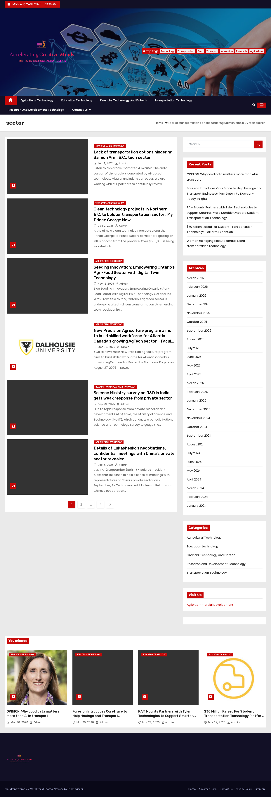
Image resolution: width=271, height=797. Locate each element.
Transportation (186, 51)
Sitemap (260, 789)
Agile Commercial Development (210, 605)
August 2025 (195, 339)
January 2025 (196, 400)
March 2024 (195, 488)
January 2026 (196, 295)
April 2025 (194, 374)
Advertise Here (208, 789)
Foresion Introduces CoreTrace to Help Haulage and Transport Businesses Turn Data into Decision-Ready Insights (224, 193)
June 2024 (194, 462)
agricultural (256, 51)
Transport (211, 51)
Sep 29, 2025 (107, 404)
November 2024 (198, 418)
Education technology (76, 100)
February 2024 (197, 497)
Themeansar (75, 789)
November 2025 (198, 313)
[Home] (11, 100)
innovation (227, 51)
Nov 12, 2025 (106, 284)
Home (159, 123)
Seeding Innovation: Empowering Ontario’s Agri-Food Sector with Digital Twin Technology (134, 273)
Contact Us (80, 110)
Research (241, 51)
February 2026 (197, 287)
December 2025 (198, 304)
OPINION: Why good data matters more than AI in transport (33, 713)
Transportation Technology (173, 100)
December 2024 (199, 409)
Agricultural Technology (37, 100)
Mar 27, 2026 (217, 722)
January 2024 (196, 506)
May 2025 (194, 365)
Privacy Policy (244, 789)
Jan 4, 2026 (106, 163)
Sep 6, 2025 (106, 465)
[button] (253, 105)
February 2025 (197, 392)
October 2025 (197, 322)
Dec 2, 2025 (106, 226)
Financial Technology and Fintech (123, 100)
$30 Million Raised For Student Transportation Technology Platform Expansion (234, 715)
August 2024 (196, 444)
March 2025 (195, 383)
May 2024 (194, 470)
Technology (167, 51)
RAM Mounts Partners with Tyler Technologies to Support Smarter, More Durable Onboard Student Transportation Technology (223, 212)
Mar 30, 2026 (20, 722)
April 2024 (194, 479)
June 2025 (194, 357)
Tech (200, 51)
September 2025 (199, 331)
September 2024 (199, 435)
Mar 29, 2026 (86, 722)
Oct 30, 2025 (107, 347)
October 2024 (197, 427)
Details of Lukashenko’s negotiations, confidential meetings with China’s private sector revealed (134, 453)
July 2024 (193, 453)
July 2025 (193, 348)
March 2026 (195, 278)
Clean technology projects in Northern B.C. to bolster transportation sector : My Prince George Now (133, 214)
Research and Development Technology (36, 110)
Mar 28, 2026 (151, 722)
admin (123, 163)
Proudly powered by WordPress (24, 789)
